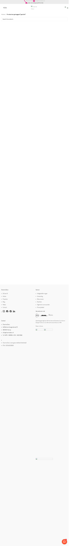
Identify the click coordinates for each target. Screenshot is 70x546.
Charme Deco (6, 324)
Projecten (5, 299)
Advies (4, 296)
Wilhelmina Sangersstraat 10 (10, 327)
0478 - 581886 (9, 335)
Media (4, 304)
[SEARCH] (65, 19)
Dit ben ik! (5, 293)
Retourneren (40, 299)
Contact (5, 307)
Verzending (40, 296)
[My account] (61, 7)
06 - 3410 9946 (18, 335)
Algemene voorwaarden (43, 304)
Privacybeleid (40, 307)
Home (3, 14)
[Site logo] (34, 7)
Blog (4, 302)
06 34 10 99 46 (29, 0)
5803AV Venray (7, 330)
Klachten (39, 302)
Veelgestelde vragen (42, 293)
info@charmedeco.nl (40, 0)
